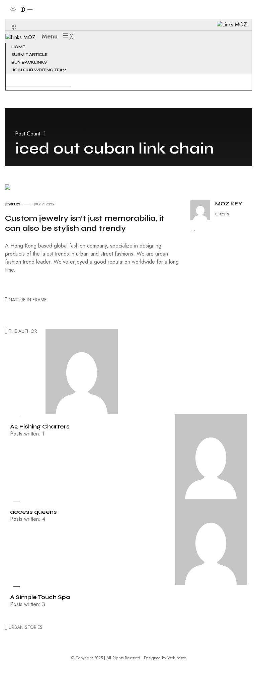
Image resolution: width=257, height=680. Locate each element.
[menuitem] (19, 47)
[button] (9, 19)
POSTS (224, 214)
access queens (33, 511)
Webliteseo (176, 658)
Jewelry (12, 204)
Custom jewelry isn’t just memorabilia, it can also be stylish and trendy (84, 223)
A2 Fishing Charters (40, 426)
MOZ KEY (228, 203)
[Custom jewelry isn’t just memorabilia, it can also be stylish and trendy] (7, 186)
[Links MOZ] (23, 36)
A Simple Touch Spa (40, 597)
